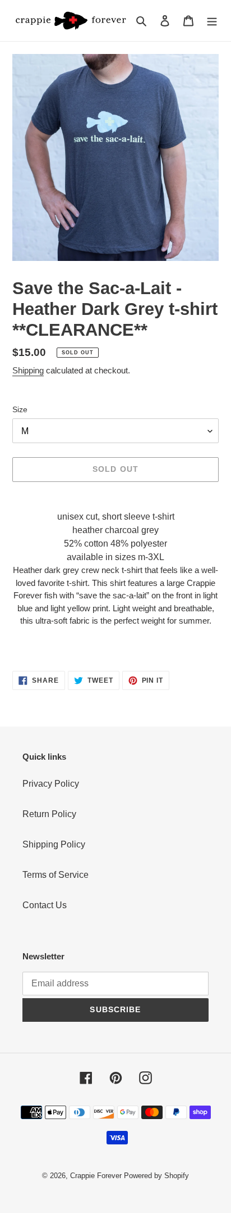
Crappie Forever (96, 1175)
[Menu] (212, 20)
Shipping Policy (53, 844)
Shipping (28, 370)
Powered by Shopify (156, 1175)
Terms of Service (55, 875)
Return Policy (49, 814)
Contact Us (44, 905)
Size (19, 409)
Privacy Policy (50, 783)
